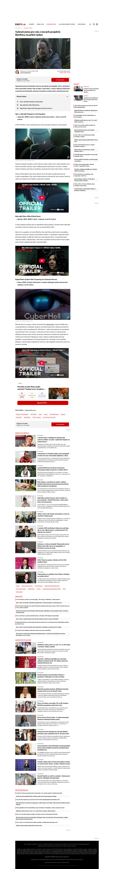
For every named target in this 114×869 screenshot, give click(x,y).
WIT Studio (33, 414)
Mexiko (63, 414)
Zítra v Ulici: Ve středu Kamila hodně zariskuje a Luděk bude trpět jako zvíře (37, 822)
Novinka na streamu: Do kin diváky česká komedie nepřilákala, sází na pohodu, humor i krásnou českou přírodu (42, 611)
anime (45, 414)
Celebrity (31, 24)
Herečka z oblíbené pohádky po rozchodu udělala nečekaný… (85, 170)
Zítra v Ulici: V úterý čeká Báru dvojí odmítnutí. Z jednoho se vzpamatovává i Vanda (38, 627)
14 (62, 865)
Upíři (40, 414)
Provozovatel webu (58, 844)
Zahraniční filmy (51, 24)
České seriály (82, 24)
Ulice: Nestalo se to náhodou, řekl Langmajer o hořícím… (84, 174)
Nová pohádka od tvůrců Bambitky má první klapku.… (85, 116)
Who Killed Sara (54, 414)
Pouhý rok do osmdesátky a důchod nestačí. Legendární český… (84, 165)
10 (53, 865)
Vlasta (38, 589)
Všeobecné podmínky (48, 844)
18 (70, 865)
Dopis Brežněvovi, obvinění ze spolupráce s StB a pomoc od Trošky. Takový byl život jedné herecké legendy (43, 803)
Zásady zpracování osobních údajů (46, 846)
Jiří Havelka (19, 592)
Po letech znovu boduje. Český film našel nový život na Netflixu (33, 630)
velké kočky (31, 589)
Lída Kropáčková (25, 72)
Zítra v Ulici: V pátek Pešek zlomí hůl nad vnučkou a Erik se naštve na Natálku (37, 619)
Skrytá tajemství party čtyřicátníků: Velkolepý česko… (84, 130)
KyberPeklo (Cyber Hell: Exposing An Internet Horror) (36, 108)
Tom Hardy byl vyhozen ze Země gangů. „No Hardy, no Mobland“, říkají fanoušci (38, 599)
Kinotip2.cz (18, 28)
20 (75, 865)
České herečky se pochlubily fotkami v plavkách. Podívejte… (85, 189)
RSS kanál (66, 844)
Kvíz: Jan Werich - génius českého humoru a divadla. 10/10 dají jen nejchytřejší (37, 615)
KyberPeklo (27, 417)
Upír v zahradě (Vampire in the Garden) (31, 101)
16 (66, 865)
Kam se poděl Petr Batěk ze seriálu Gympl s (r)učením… (86, 160)
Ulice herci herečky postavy (67, 24)
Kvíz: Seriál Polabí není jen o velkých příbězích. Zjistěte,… (85, 145)
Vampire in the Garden (22, 414)
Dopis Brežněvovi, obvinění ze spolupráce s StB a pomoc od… (86, 111)
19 (73, 865)
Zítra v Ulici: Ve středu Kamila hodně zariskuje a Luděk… (85, 135)
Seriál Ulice (40, 24)
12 (58, 865)
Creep (17, 586)
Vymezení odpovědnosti (83, 844)
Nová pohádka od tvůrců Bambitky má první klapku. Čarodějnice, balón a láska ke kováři (40, 807)
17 (68, 865)
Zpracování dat (73, 844)
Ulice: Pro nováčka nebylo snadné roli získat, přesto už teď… (85, 125)
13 (60, 865)
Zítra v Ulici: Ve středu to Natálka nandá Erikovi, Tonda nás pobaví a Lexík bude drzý (39, 602)
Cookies (40, 844)
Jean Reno (19, 417)
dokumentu (50, 324)
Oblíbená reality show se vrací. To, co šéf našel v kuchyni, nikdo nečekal (35, 811)
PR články (64, 846)
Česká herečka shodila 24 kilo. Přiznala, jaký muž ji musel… (91, 99)
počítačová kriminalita (49, 417)
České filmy (86, 86)
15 (64, 865)
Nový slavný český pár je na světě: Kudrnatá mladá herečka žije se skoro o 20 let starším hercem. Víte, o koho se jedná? (43, 606)
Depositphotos (66, 862)
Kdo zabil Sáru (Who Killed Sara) (29, 105)
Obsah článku (21, 96)
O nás (25, 844)
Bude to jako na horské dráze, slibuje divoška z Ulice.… (84, 150)
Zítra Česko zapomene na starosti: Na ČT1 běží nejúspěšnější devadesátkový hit (38, 799)
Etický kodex (58, 846)
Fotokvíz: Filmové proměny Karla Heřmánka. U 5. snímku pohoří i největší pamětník (39, 793)
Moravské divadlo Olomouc (52, 586)
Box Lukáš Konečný (27, 586)
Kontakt (74, 846)
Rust (64, 589)
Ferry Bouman (38, 586)
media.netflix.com (30, 410)
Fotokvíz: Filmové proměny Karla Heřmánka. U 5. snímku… (91, 90)
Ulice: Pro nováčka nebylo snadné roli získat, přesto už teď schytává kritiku (36, 814)
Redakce (30, 844)
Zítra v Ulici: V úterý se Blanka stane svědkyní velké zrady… (85, 184)
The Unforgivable (20, 589)
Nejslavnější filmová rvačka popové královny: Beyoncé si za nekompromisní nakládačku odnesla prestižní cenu (42, 623)
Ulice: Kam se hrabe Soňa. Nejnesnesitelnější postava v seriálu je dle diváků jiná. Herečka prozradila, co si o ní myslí (40, 634)
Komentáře (60, 80)
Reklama (35, 844)
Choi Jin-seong (37, 417)
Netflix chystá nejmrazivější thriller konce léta (29, 825)
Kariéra (69, 846)
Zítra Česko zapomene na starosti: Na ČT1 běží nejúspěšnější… (86, 106)
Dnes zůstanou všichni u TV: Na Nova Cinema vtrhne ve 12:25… (84, 179)
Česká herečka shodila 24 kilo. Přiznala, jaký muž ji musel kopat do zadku (36, 796)
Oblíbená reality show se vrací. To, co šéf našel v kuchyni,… (85, 121)
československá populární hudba (52, 589)
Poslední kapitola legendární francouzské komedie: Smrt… (86, 155)
